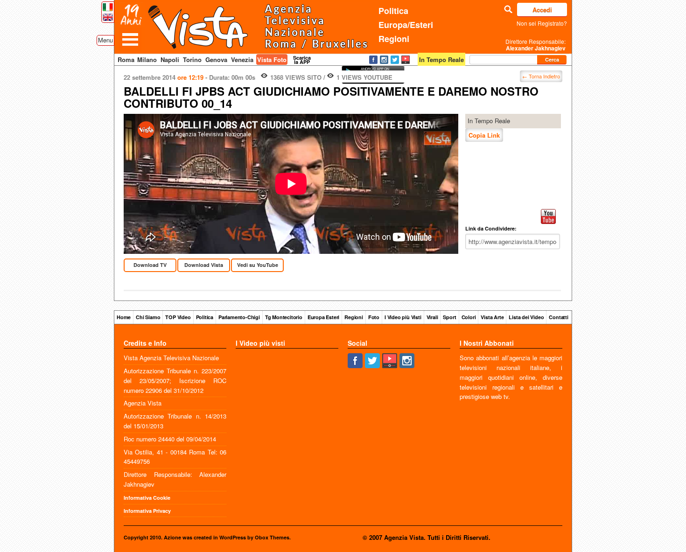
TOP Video (177, 317)
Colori (469, 317)
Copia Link (484, 135)
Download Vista (203, 264)
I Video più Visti (403, 317)
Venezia (242, 59)
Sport (449, 317)
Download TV (150, 264)
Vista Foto (272, 59)
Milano (147, 59)
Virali (432, 317)
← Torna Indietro (541, 76)
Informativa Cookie (147, 497)
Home (124, 317)
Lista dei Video (526, 317)
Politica (393, 11)
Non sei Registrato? (542, 23)
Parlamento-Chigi (239, 317)
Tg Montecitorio (283, 317)
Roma (126, 59)
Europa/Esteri (405, 25)
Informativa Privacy (147, 510)
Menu (105, 39)
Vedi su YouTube (257, 264)
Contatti (558, 317)
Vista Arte (492, 317)
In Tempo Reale (489, 120)
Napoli (170, 59)
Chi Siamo (148, 317)
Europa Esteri (323, 317)
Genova (216, 59)
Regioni (393, 39)
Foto (373, 317)
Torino (192, 59)
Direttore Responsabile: (535, 44)
